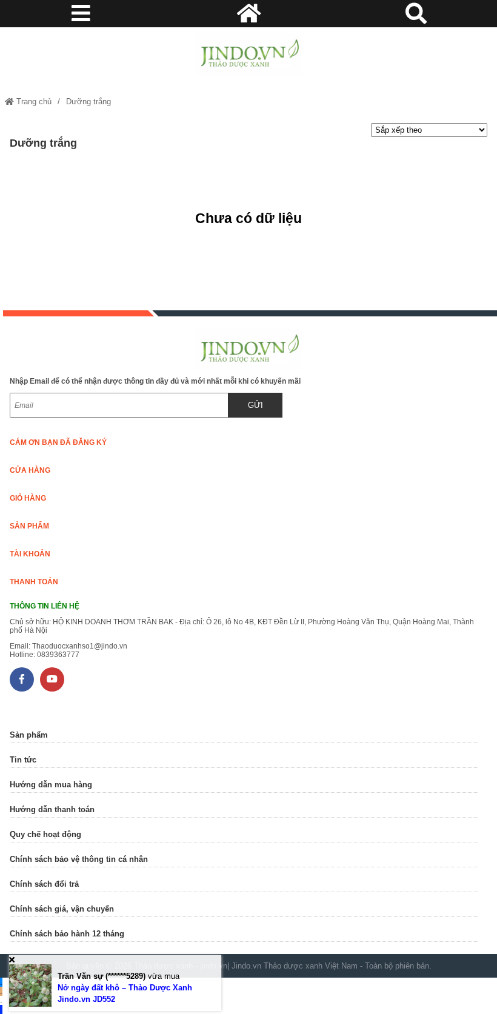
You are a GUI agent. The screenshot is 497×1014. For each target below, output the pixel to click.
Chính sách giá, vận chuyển (62, 908)
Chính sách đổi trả (44, 884)
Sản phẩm (29, 526)
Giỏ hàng (28, 498)
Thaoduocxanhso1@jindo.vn (79, 646)
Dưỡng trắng (88, 101)
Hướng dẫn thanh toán (52, 809)
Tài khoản (30, 554)
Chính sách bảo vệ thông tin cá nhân (79, 859)
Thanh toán (34, 582)
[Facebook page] (22, 679)
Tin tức (23, 759)
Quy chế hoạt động (45, 834)
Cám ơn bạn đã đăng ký (58, 442)
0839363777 (58, 654)
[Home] (248, 54)
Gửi (255, 405)
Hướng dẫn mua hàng (51, 784)
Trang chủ (33, 101)
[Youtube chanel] (52, 679)
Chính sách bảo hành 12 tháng (67, 933)
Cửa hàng (30, 470)
